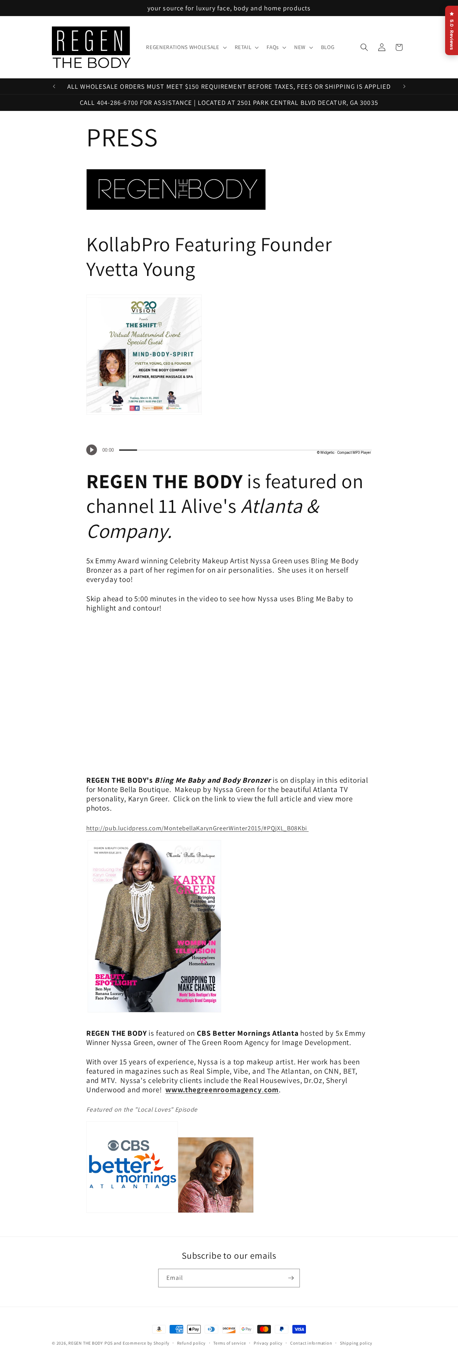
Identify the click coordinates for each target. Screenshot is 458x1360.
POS (108, 1343)
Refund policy (191, 1343)
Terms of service (229, 1343)
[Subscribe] (290, 1278)
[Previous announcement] (54, 86)
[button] (185, 47)
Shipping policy (356, 1343)
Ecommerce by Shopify (146, 1343)
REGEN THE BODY (85, 1343)
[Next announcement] (404, 86)
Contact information (311, 1343)
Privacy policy (268, 1343)
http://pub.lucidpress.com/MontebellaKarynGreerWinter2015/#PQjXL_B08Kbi (197, 828)
